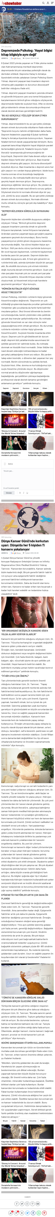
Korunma (33, 1121)
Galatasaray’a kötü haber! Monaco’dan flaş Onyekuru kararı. (30, 9)
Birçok (5, 1121)
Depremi (16, 388)
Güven (45, 388)
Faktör (14, 1121)
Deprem (6, 388)
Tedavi (42, 1121)
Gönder (9, 493)
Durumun (26, 388)
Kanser (23, 1121)
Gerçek (36, 388)
